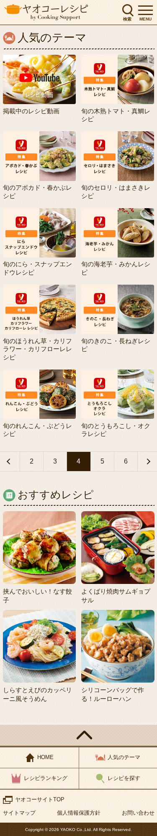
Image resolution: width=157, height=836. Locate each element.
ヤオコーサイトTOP (39, 799)
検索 (127, 19)
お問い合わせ (138, 813)
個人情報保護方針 (78, 813)
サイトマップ (19, 813)
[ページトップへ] (78, 735)
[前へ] (10, 461)
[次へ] (147, 461)
